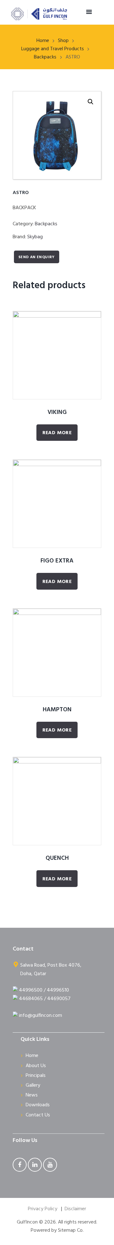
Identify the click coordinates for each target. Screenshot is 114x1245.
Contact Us (38, 1115)
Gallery (33, 1085)
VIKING (57, 412)
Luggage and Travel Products (52, 49)
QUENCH (57, 858)
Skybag (35, 237)
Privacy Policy (42, 1209)
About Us (36, 1066)
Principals (36, 1076)
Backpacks (45, 57)
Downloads (38, 1105)
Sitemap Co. (71, 1230)
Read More (57, 433)
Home (42, 41)
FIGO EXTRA (57, 561)
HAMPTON (57, 709)
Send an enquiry (36, 257)
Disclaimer (75, 1209)
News (32, 1095)
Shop (63, 41)
